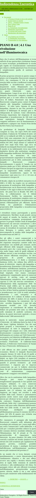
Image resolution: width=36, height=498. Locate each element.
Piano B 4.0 (12, 26)
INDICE (3, 482)
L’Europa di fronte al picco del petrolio (20, 19)
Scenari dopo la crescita (15, 21)
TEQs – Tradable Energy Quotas (18, 22)
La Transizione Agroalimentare (18, 28)
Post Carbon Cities (14, 24)
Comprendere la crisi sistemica (17, 40)
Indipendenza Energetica (17, 4)
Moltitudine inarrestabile (15, 29)
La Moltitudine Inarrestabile (17, 38)
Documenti (7, 17)
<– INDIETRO (13, 479)
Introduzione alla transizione (17, 33)
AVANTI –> (24, 479)
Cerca (2, 489)
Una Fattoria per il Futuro (16, 37)
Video (6, 35)
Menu (2, 14)
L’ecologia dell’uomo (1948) (17, 31)
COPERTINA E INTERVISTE (10, 486)
